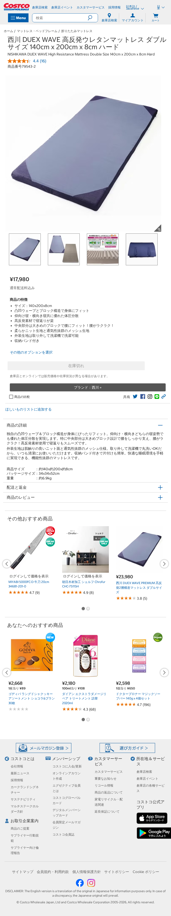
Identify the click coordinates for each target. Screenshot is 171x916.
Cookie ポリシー (146, 871)
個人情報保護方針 (86, 871)
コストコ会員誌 (63, 834)
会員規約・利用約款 (53, 871)
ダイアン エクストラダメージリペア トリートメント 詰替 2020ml (84, 698)
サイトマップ (22, 871)
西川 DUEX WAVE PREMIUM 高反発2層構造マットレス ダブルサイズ (139, 587)
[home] (17, 7)
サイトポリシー (116, 871)
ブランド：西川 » (88, 387)
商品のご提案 (20, 828)
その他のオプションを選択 (31, 352)
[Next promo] (164, 564)
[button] (93, 18)
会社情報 (17, 766)
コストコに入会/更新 (67, 766)
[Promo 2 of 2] (88, 609)
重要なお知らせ (105, 779)
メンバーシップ (66, 758)
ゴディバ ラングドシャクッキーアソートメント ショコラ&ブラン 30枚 (31, 698)
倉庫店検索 (144, 772)
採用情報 (17, 780)
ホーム (8, 31)
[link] (135, 396)
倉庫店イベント (147, 779)
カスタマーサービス (109, 772)
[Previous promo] (6, 564)
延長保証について (107, 812)
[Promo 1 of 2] (83, 609)
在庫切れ (76, 365)
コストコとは (22, 758)
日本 (158, 7)
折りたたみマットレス (76, 31)
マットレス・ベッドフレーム (37, 31)
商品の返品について (109, 792)
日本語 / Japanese (133, 7)
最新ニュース (20, 773)
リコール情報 (104, 785)
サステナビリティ (23, 799)
